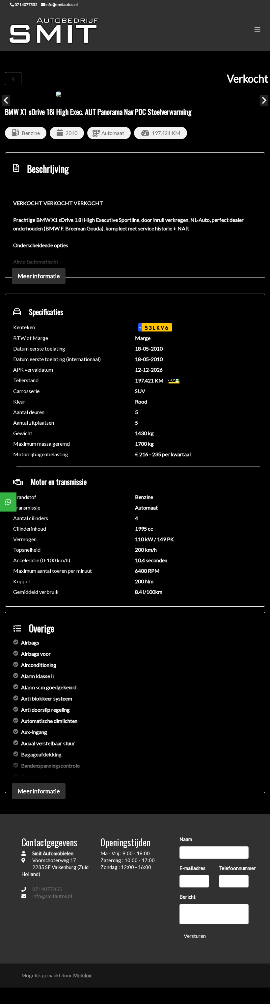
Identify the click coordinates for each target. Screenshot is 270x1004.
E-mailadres (192, 868)
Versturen (195, 936)
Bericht (187, 897)
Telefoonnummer (237, 868)
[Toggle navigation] (257, 30)
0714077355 (47, 889)
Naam (185, 839)
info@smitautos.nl (52, 896)
